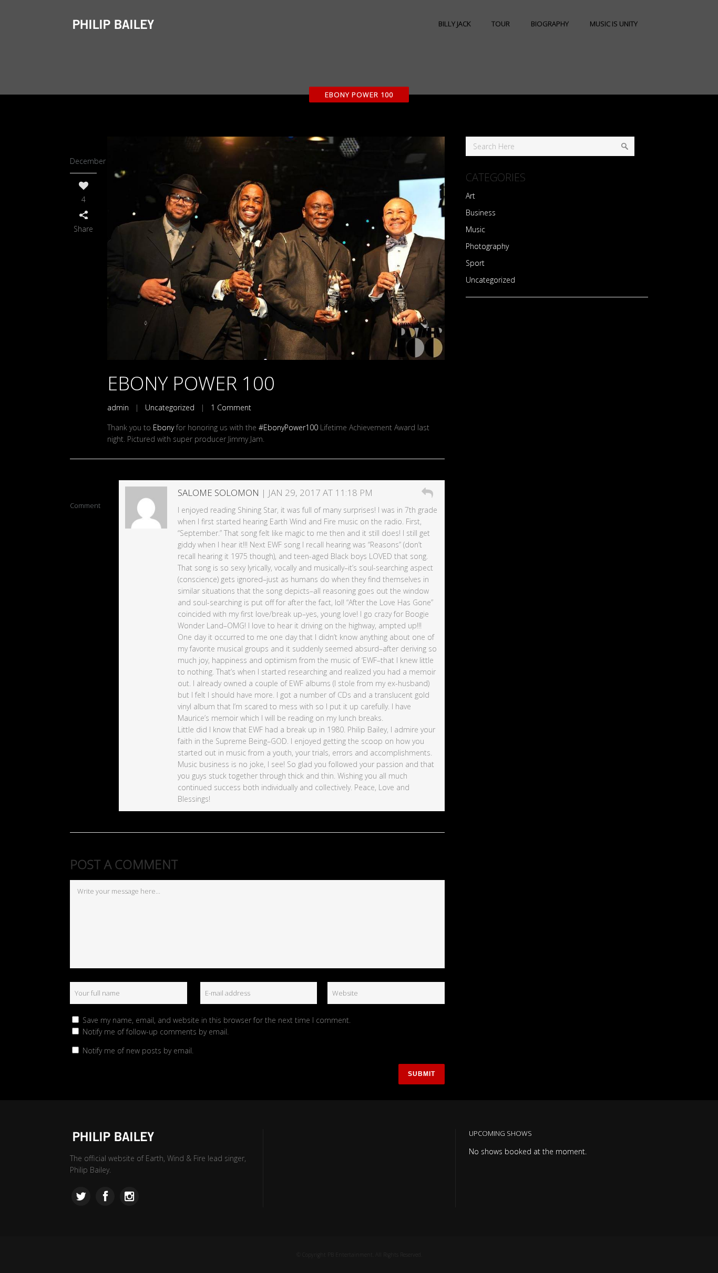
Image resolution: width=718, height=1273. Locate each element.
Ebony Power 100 (191, 383)
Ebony (163, 427)
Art (470, 196)
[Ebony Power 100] (276, 248)
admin (118, 407)
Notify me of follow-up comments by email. (156, 1032)
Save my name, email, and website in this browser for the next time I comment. (217, 1020)
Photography (487, 246)
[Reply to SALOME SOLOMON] (427, 493)
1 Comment (231, 407)
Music (475, 229)
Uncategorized (169, 407)
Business (481, 213)
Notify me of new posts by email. (138, 1050)
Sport (475, 263)
